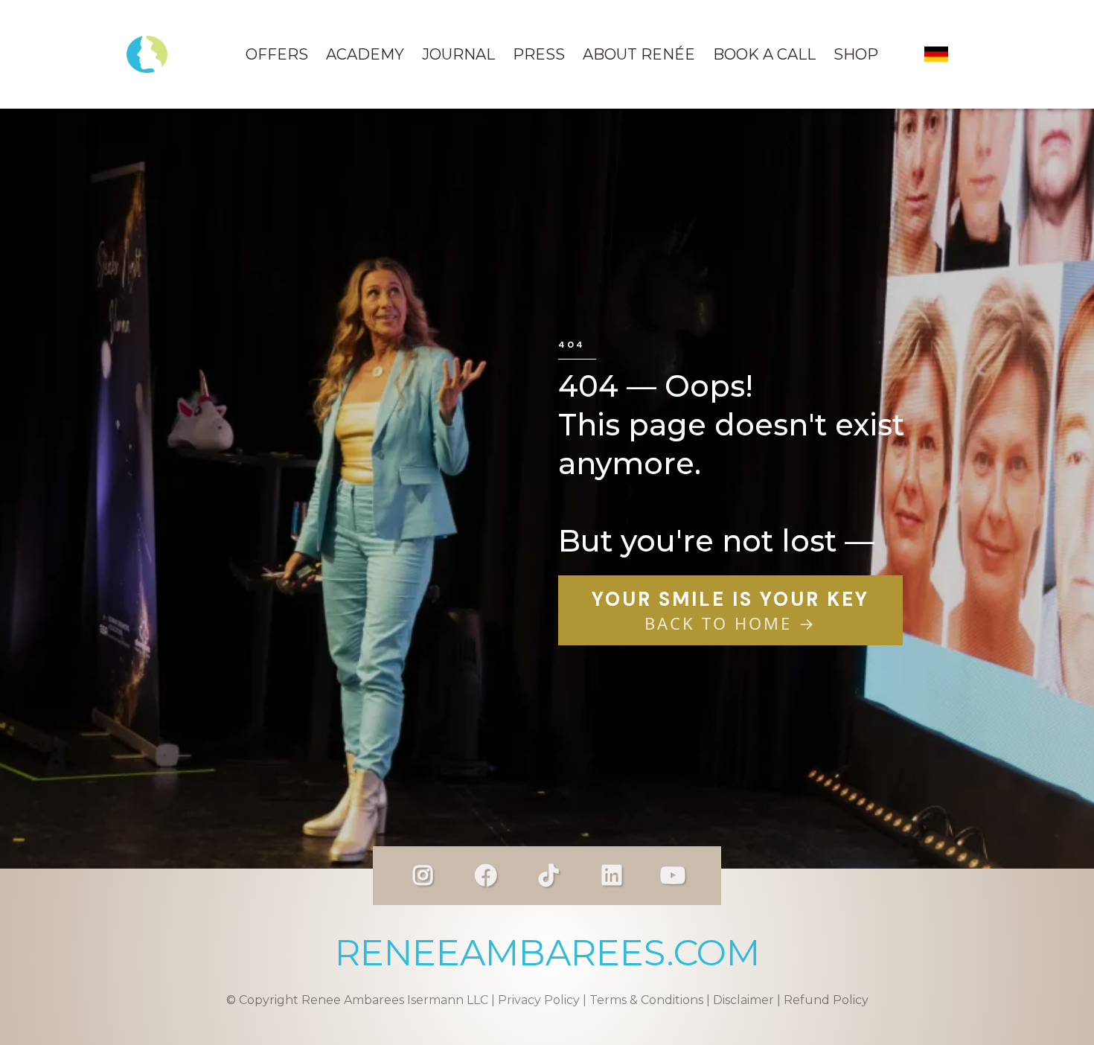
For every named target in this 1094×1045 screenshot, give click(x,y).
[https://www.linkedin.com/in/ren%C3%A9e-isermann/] (612, 875)
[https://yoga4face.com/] (147, 54)
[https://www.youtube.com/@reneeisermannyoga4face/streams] (673, 875)
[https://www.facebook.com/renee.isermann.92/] (486, 875)
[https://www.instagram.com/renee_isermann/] (423, 875)
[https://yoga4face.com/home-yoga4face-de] (936, 54)
